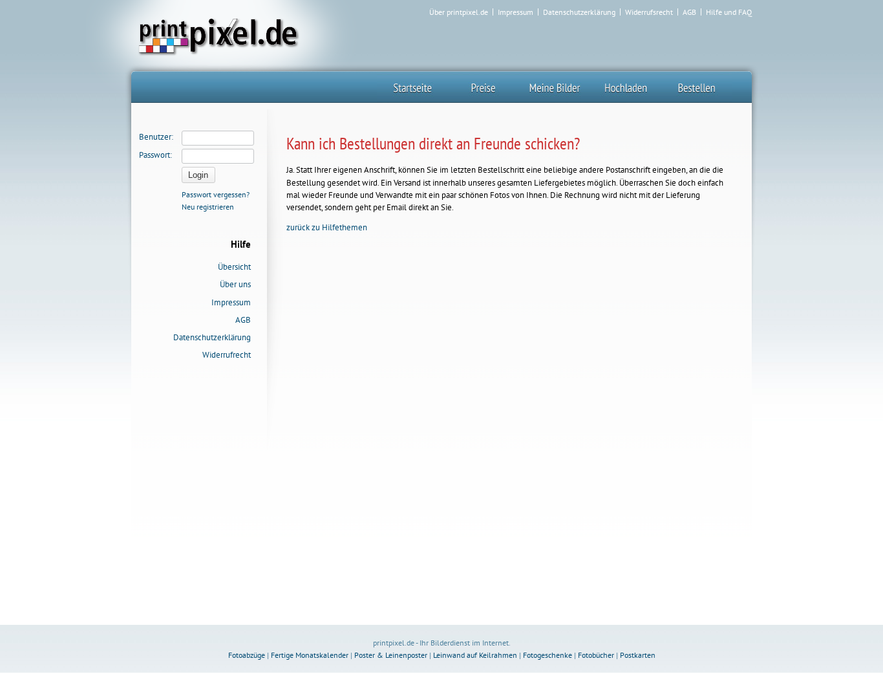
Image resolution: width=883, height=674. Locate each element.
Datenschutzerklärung (579, 12)
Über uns (235, 284)
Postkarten (637, 655)
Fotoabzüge (246, 655)
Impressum (515, 12)
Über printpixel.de (458, 12)
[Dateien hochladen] (625, 87)
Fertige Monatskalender (309, 655)
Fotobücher (596, 655)
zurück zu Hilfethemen (326, 227)
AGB (689, 12)
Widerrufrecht (226, 354)
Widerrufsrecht (649, 12)
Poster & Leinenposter (390, 655)
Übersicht (234, 266)
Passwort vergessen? (216, 194)
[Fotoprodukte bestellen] (696, 87)
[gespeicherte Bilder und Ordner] (554, 87)
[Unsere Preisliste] (483, 87)
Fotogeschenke (547, 655)
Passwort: (155, 154)
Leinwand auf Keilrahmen (475, 655)
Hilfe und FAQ (729, 12)
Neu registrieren (208, 207)
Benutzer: (156, 136)
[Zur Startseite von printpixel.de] (217, 35)
